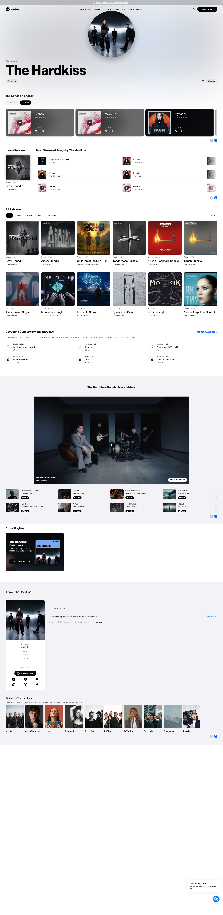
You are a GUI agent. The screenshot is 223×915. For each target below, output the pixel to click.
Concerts (97, 9)
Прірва (52, 186)
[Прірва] (77, 188)
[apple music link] (211, 81)
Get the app (85, 9)
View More (211, 616)
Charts (108, 9)
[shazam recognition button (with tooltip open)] (216, 899)
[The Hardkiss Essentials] (35, 552)
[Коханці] (161, 161)
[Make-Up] (161, 188)
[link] (177, 480)
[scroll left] (211, 140)
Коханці (136, 159)
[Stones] (211, 188)
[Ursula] (211, 161)
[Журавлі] (77, 174)
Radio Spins (120, 9)
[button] (221, 2)
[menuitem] (85, 9)
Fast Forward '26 (136, 9)
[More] (109, 161)
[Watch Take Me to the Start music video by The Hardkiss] (111, 444)
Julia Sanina (97, 622)
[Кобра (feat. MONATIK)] (77, 161)
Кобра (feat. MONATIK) (59, 159)
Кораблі (136, 173)
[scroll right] (215, 140)
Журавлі (53, 173)
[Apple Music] (10, 193)
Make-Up (137, 186)
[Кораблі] (161, 174)
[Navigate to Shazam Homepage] (13, 9)
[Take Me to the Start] (211, 174)
